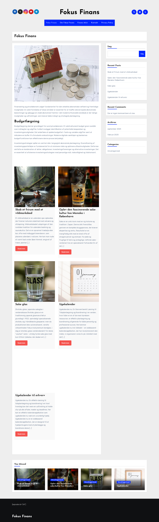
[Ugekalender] (78, 281)
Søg (110, 46)
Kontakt (94, 23)
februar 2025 (113, 135)
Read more (21, 249)
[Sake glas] (34, 281)
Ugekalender (113, 92)
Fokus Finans (80, 12)
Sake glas (111, 86)
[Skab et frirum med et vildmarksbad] (34, 186)
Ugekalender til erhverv (117, 97)
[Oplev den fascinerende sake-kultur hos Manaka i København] (78, 186)
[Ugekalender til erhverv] (34, 372)
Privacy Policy (107, 23)
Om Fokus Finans (67, 23)
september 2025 (114, 129)
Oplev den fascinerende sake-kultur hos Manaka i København (62, 486)
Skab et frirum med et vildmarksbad (122, 72)
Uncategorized (114, 151)
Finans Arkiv (82, 23)
